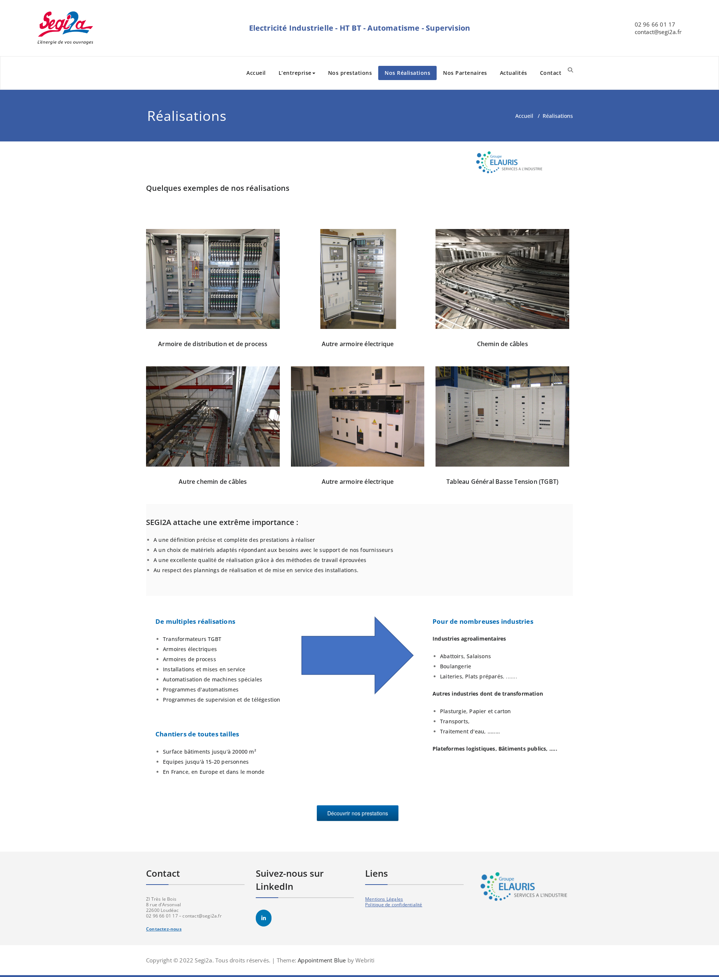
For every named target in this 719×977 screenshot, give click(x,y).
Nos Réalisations (407, 72)
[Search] (570, 69)
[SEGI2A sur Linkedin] (263, 918)
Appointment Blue (321, 960)
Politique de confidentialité (393, 904)
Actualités (513, 72)
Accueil (256, 72)
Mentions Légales (384, 899)
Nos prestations (350, 72)
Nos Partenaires (465, 72)
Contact (551, 72)
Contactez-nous (164, 929)
